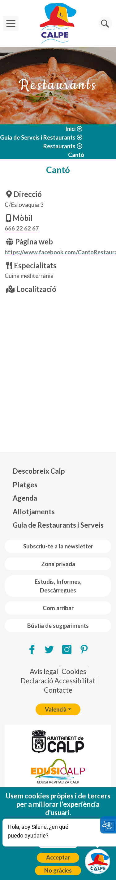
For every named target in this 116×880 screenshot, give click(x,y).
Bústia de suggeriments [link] (58, 625)
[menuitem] (58, 471)
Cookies (74, 671)
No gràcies (58, 870)
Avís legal (44, 671)
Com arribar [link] (58, 608)
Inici (70, 128)
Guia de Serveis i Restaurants (37, 137)
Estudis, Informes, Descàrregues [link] (58, 586)
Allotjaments (34, 511)
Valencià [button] (56, 709)
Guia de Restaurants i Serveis (58, 525)
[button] (105, 23)
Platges (25, 484)
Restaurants (59, 146)
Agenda (25, 498)
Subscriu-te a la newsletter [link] (58, 546)
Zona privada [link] (58, 564)
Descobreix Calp (39, 471)
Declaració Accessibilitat (57, 681)
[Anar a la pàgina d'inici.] (58, 23)
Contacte (58, 690)
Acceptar (58, 857)
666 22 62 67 (22, 228)
